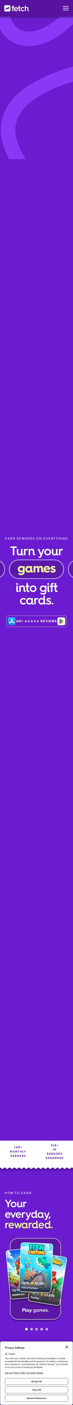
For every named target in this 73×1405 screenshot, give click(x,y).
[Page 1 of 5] (26, 1329)
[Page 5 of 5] (46, 1329)
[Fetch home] (16, 8)
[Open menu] (66, 8)
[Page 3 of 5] (36, 1329)
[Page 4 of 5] (41, 1329)
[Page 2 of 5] (31, 1329)
